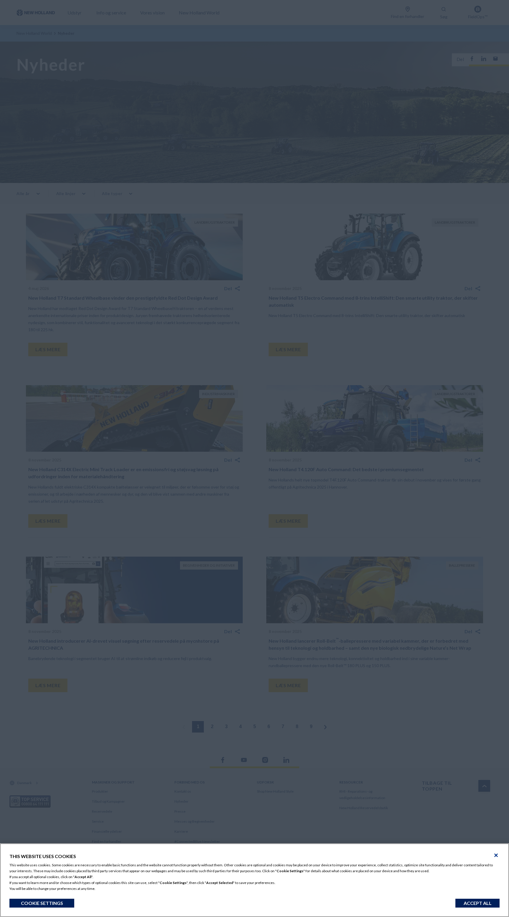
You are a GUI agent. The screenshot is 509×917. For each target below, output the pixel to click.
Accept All (478, 903)
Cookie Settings (42, 903)
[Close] (496, 855)
